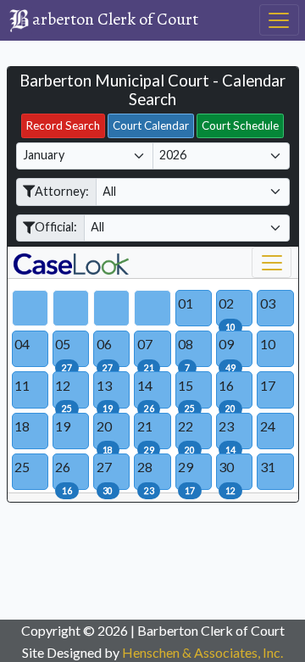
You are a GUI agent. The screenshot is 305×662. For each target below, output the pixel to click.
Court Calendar (151, 125)
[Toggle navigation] (279, 20)
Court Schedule (240, 125)
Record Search (63, 125)
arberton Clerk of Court (19, 20)
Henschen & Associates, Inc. (202, 652)
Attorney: (62, 191)
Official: (56, 227)
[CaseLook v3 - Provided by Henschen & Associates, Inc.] (26, 263)
